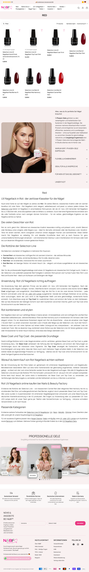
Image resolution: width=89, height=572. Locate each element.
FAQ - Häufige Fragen (41, 549)
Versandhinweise (58, 543)
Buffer (53, 418)
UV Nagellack (38, 415)
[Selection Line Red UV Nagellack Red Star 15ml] (78, 37)
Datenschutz (57, 552)
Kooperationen (58, 546)
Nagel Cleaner (36, 418)
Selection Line (6, 209)
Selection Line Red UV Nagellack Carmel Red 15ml (54, 92)
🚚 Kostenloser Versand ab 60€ (45, 2)
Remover (9, 421)
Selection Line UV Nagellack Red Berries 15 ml (10, 92)
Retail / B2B (38, 555)
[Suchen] (78, 8)
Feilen (45, 418)
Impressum (57, 555)
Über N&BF (38, 543)
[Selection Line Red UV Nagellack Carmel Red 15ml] (55, 76)
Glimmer (68, 412)
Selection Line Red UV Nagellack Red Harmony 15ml (32, 92)
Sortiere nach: (71, 24)
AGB (55, 549)
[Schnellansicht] (18, 31)
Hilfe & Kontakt (39, 546)
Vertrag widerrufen (59, 560)
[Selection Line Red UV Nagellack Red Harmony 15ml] (33, 76)
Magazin (37, 557)
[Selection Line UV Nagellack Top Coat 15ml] (33, 37)
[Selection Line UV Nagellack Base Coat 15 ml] (55, 37)
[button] (39, 479)
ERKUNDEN (4, 473)
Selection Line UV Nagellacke (38, 412)
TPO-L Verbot (39, 552)
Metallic (61, 412)
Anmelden (80, 523)
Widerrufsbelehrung (59, 557)
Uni (51, 412)
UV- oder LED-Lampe (33, 294)
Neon (55, 412)
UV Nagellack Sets (70, 421)
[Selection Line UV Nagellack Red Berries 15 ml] (11, 76)
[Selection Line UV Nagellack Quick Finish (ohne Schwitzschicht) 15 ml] (11, 37)
